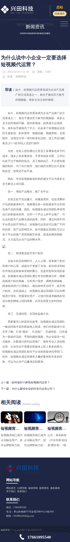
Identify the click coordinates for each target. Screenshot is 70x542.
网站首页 (11, 488)
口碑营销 (22, 488)
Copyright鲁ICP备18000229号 (27, 530)
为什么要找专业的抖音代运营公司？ (33, 388)
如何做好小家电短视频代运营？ (31, 382)
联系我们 (22, 491)
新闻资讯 (44, 488)
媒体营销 (33, 488)
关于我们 (11, 491)
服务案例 (55, 488)
